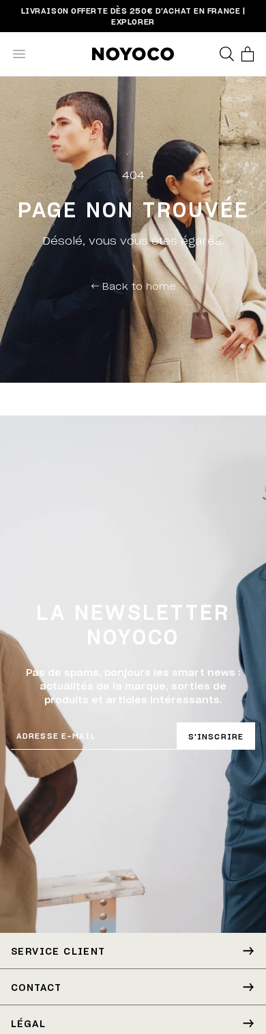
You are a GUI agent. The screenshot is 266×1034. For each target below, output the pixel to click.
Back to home (133, 285)
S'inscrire (215, 736)
